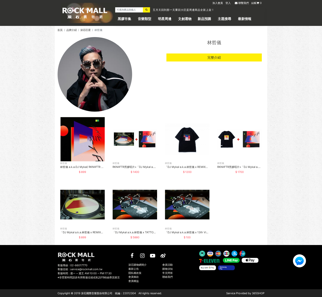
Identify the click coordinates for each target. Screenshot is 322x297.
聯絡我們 (167, 276)
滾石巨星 (85, 29)
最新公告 (133, 268)
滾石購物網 (84, 13)
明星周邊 (164, 19)
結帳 (256, 2)
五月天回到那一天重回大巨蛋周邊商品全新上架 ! (183, 9)
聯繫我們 (243, 2)
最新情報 (244, 19)
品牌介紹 (71, 29)
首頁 (60, 29)
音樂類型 (144, 19)
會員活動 (167, 264)
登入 (228, 2)
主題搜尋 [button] (224, 19)
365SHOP (258, 293)
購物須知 (167, 268)
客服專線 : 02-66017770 (72, 265)
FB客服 (299, 260)
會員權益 (133, 280)
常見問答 (167, 272)
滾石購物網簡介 (137, 264)
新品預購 (204, 19)
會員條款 (133, 276)
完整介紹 (214, 57)
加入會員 (217, 2)
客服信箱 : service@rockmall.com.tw (80, 269)
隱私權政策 (134, 272)
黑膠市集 (124, 19)
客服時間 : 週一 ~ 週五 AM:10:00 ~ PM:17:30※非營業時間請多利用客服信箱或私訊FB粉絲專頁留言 (89, 275)
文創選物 (185, 19)
